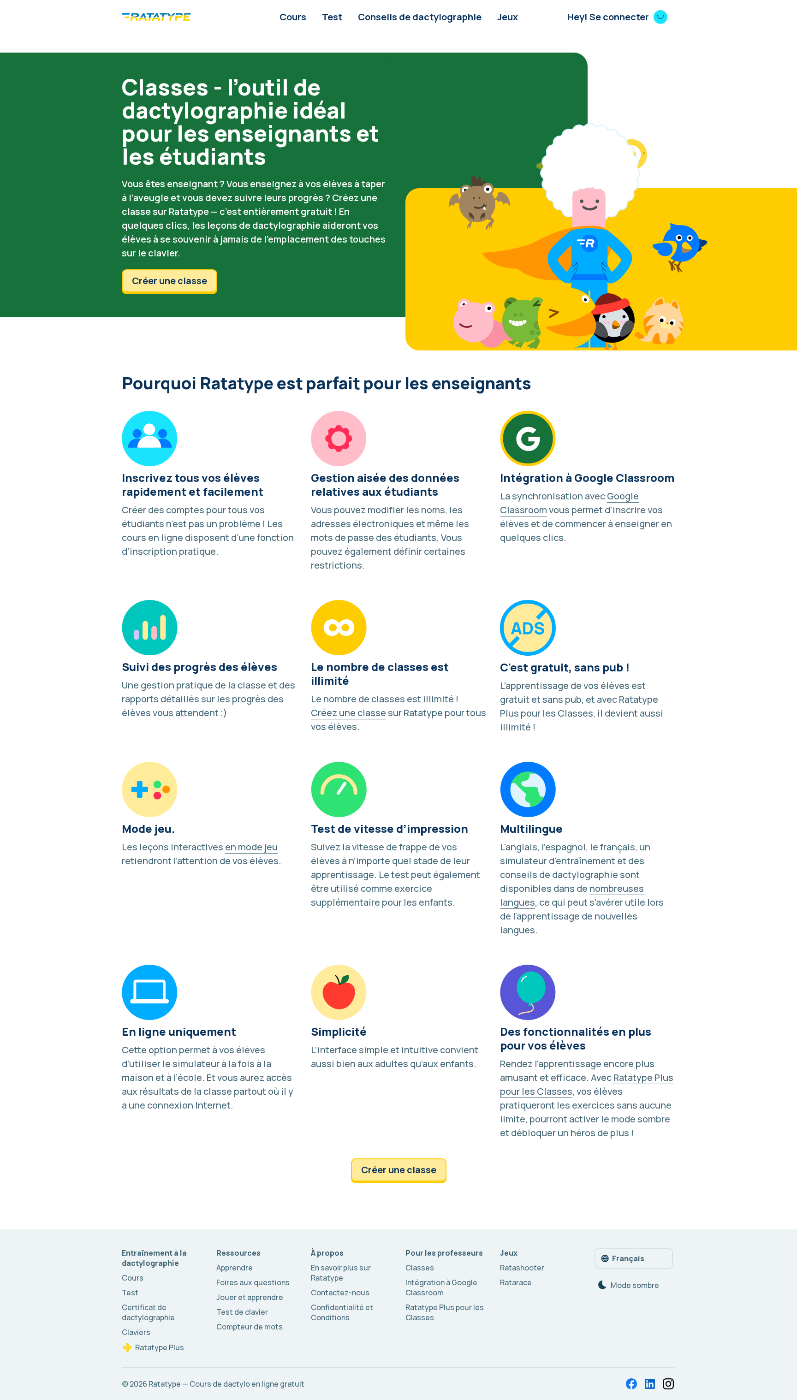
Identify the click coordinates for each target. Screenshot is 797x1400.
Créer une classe (169, 280)
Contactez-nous (340, 1292)
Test (332, 17)
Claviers (136, 1332)
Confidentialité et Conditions (342, 1312)
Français (628, 1258)
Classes (419, 1268)
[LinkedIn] (650, 1384)
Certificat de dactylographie (148, 1312)
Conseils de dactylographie (420, 17)
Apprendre (234, 1268)
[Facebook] (631, 1384)
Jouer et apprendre (249, 1297)
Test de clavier (242, 1312)
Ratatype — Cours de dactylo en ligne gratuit (226, 1384)
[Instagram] (668, 1384)
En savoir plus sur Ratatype (341, 1273)
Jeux (507, 17)
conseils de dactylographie (559, 874)
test (400, 874)
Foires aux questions (253, 1282)
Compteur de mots (249, 1327)
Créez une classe (348, 712)
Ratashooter (522, 1268)
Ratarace (516, 1282)
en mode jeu (251, 847)
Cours (293, 17)
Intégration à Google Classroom (441, 1287)
